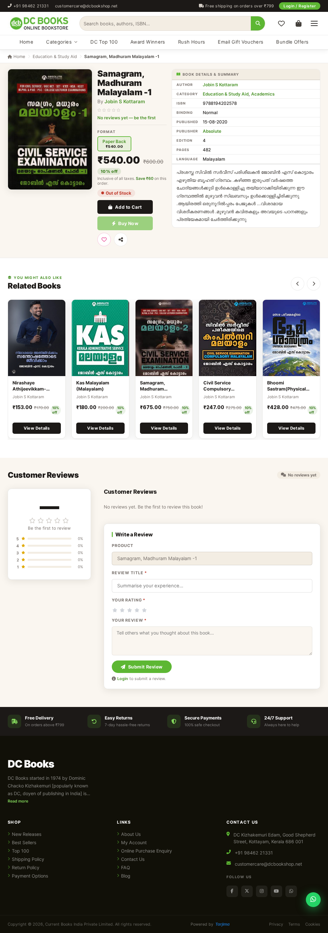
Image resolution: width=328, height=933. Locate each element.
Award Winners (147, 42)
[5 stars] (144, 610)
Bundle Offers (292, 42)
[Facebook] (232, 891)
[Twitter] (247, 891)
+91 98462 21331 (31, 6)
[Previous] (297, 283)
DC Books (31, 764)
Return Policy (25, 867)
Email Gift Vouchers (240, 42)
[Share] (120, 239)
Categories (59, 42)
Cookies (312, 924)
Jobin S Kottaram (124, 101)
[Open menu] (314, 23)
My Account (134, 842)
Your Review (129, 620)
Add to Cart (128, 207)
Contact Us (132, 859)
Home (26, 42)
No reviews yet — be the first (126, 117)
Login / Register (299, 6)
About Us (131, 834)
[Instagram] (261, 891)
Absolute (212, 131)
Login (122, 678)
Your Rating (128, 600)
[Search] (258, 23)
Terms (294, 924)
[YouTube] (276, 891)
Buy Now (128, 223)
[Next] (313, 283)
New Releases (26, 834)
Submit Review (145, 666)
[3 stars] (130, 610)
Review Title (129, 572)
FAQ (125, 867)
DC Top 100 (104, 42)
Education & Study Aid (55, 56)
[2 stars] (122, 610)
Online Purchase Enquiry (146, 850)
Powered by (210, 924)
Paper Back (114, 144)
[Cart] (298, 23)
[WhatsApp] (291, 891)
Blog (125, 875)
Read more (18, 801)
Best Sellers (24, 842)
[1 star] (115, 610)
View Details (37, 428)
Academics (263, 94)
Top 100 (20, 850)
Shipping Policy (28, 859)
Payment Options (30, 875)
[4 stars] (137, 610)
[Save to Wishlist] (104, 239)
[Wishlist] (281, 23)
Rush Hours (191, 42)
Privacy (276, 924)
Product (122, 545)
